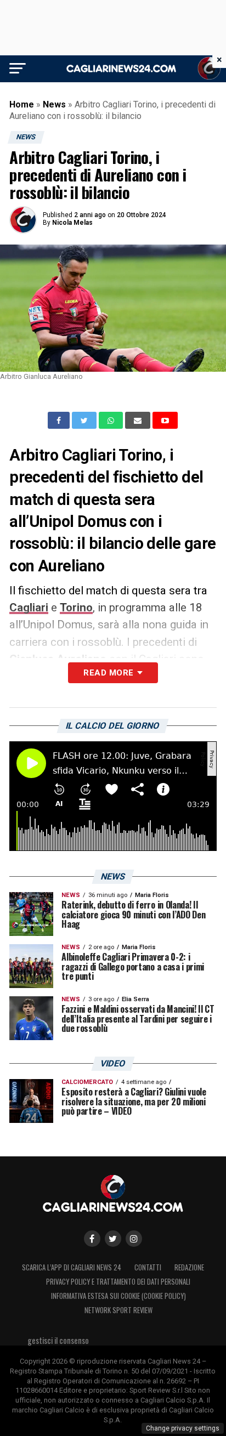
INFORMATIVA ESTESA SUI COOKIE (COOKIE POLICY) (118, 1296)
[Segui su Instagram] (134, 1238)
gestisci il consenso (58, 1340)
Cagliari (28, 607)
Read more (108, 673)
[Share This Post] (112, 420)
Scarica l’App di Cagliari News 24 (71, 1267)
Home (21, 104)
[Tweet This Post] (85, 420)
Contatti (147, 1267)
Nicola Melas (72, 222)
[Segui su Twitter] (113, 1238)
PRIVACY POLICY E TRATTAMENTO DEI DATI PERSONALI (118, 1281)
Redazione (189, 1267)
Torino (76, 607)
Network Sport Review (118, 1310)
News (54, 104)
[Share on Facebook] (60, 420)
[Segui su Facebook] (92, 1238)
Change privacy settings (182, 1428)
